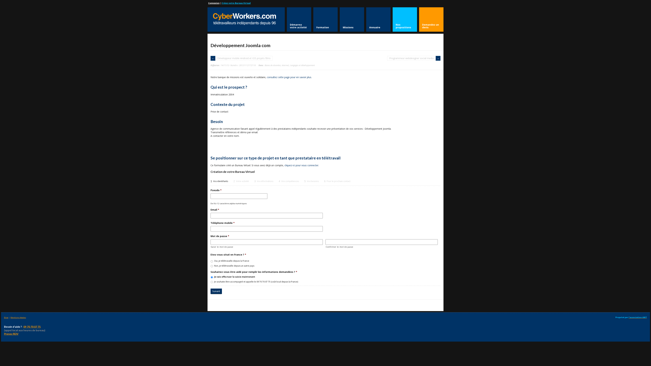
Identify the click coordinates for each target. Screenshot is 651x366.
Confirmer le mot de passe (339, 247)
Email (215, 209)
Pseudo (216, 190)
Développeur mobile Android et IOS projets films (244, 58)
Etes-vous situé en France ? (228, 254)
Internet (285, 65)
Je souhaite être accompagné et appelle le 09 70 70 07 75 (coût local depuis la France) (256, 281)
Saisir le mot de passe (222, 247)
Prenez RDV (11, 333)
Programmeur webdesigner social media (411, 58)
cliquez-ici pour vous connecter (301, 165)
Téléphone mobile (223, 223)
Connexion (214, 3)
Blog (6, 317)
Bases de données (273, 65)
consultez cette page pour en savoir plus (289, 77)
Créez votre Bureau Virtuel (236, 3)
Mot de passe (220, 236)
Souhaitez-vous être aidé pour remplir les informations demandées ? (254, 271)
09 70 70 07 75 (32, 326)
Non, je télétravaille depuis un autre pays (234, 265)
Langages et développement (302, 65)
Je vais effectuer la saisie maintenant (234, 276)
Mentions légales (18, 317)
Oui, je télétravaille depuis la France (231, 260)
